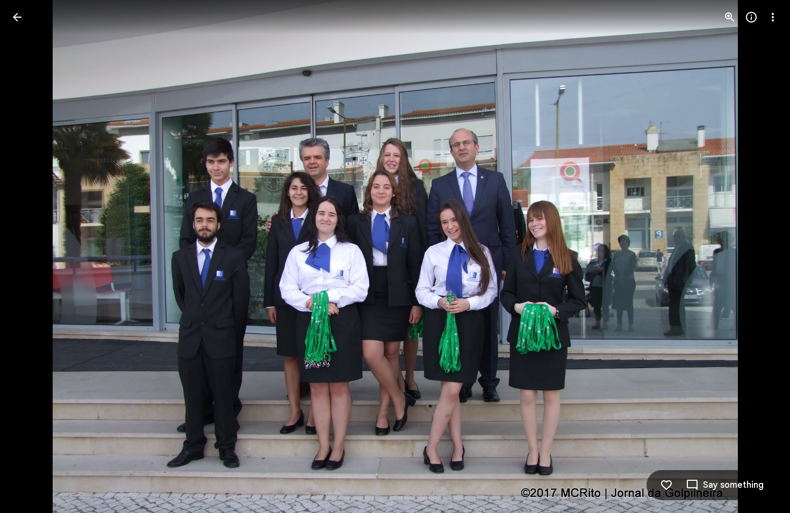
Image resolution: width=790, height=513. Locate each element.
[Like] (666, 485)
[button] (30, 256)
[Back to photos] (17, 17)
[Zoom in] (730, 17)
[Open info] (751, 17)
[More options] (773, 17)
